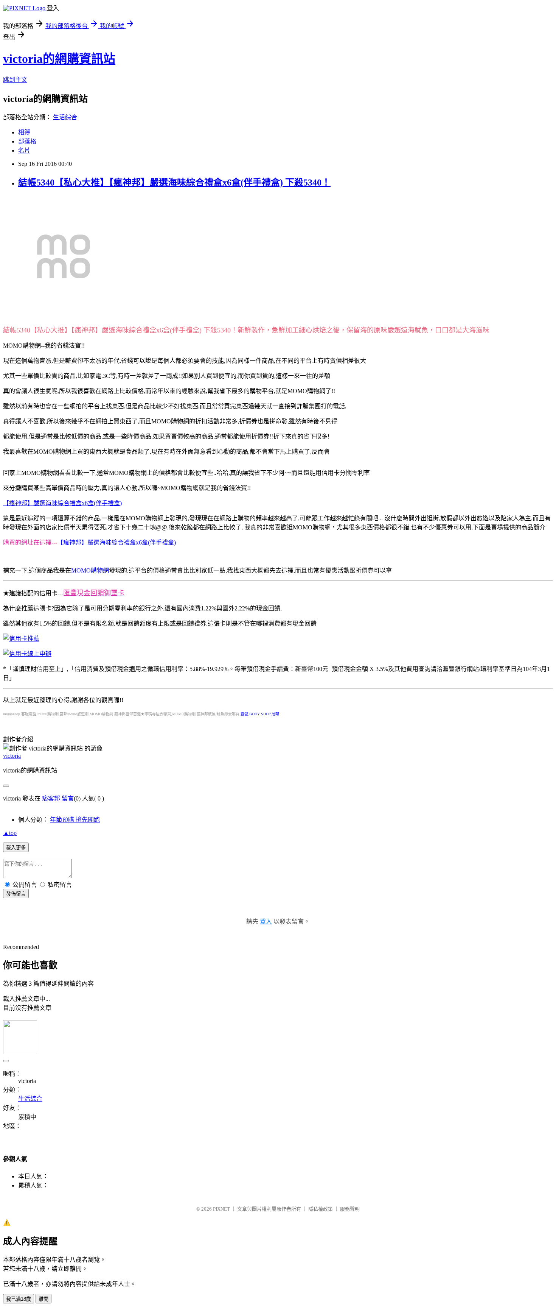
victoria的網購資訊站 (59, 59)
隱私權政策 (320, 1209)
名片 (24, 150)
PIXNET (221, 1209)
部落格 (27, 141)
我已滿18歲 (18, 1299)
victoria (12, 755)
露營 (244, 714)
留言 (68, 798)
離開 (43, 1299)
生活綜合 (65, 117)
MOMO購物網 (90, 570)
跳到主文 (15, 79)
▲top (10, 833)
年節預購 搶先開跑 (75, 819)
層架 (275, 714)
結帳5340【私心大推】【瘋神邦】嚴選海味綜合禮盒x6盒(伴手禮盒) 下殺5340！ (174, 182)
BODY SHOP (259, 714)
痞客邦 (51, 798)
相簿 (24, 132)
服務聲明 (350, 1209)
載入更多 (16, 848)
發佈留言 (16, 894)
